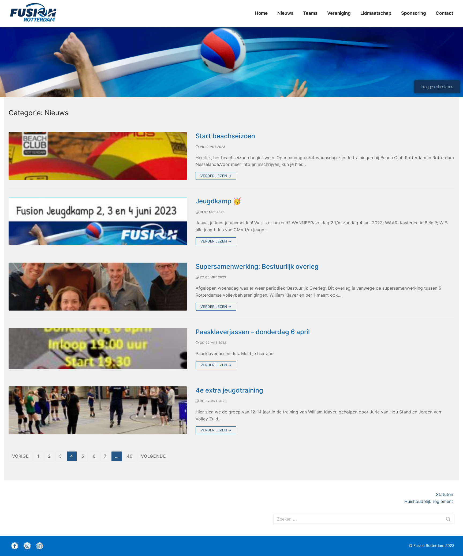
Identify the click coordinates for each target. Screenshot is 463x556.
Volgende (153, 456)
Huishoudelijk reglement (429, 501)
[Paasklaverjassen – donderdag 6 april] (98, 348)
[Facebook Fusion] (14, 546)
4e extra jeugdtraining (229, 390)
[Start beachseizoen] (98, 156)
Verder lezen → (216, 176)
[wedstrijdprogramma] (39, 546)
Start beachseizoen (225, 136)
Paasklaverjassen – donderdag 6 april (253, 332)
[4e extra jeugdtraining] (98, 410)
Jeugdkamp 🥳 (218, 201)
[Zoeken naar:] (364, 519)
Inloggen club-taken (437, 86)
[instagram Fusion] (27, 546)
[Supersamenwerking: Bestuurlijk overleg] (98, 287)
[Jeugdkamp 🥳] (98, 221)
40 (130, 456)
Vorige (20, 456)
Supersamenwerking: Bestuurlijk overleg (257, 266)
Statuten (445, 494)
